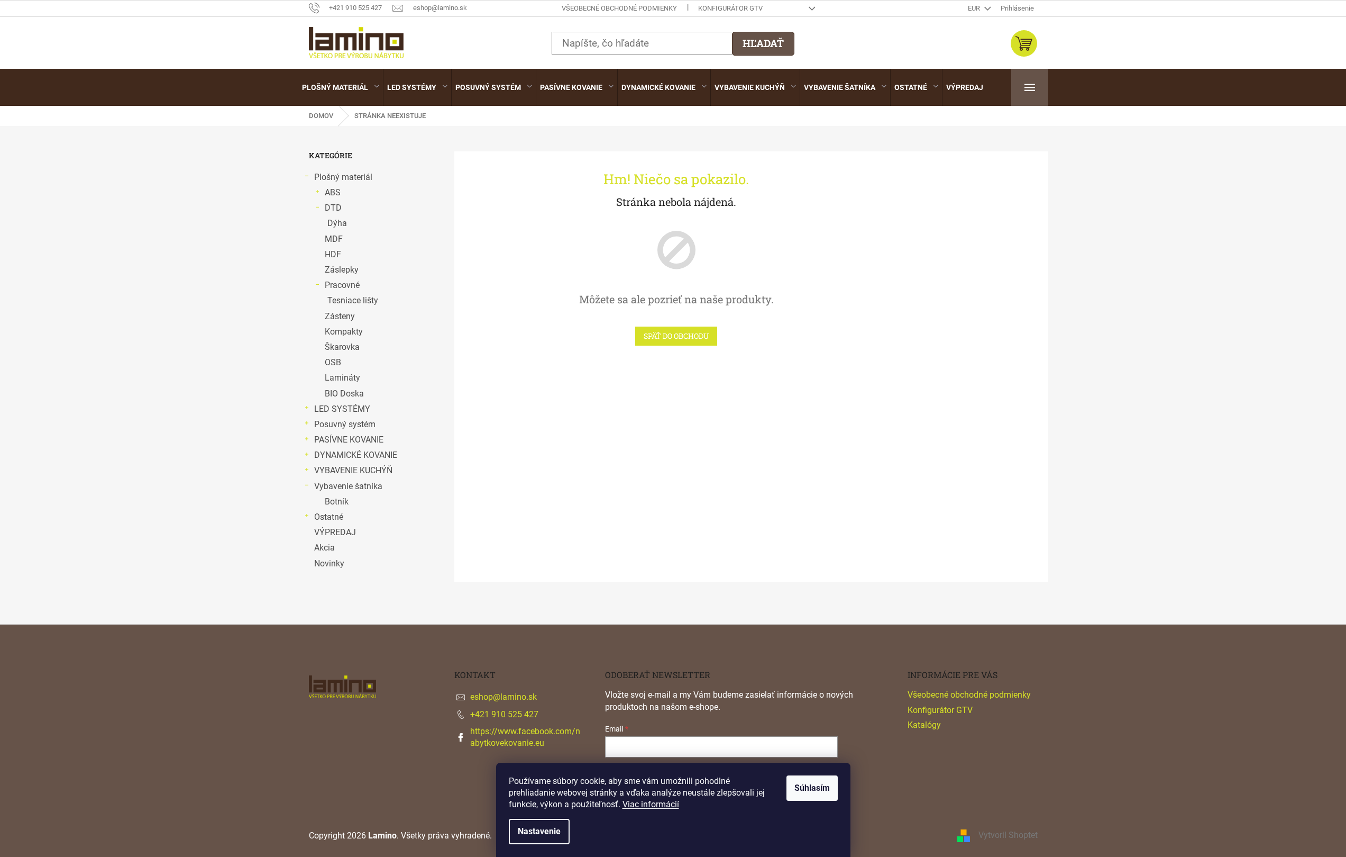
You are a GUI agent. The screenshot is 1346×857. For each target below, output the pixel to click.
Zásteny (340, 316)
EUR (975, 8)
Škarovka (342, 347)
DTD (333, 208)
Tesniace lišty (352, 300)
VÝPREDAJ (335, 532)
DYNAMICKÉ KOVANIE (355, 455)
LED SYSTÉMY (342, 409)
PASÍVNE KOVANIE (348, 440)
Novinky (329, 563)
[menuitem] (340, 87)
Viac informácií (650, 804)
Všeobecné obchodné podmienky (619, 8)
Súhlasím (812, 788)
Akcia (324, 548)
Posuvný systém (345, 424)
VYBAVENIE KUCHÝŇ (353, 470)
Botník (337, 502)
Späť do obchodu (676, 336)
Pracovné (342, 285)
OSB (333, 362)
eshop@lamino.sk (503, 697)
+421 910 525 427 (504, 714)
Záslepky (342, 270)
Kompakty (344, 332)
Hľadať (763, 43)
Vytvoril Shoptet (1008, 835)
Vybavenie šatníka (348, 486)
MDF (334, 239)
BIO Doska (344, 394)
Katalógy (924, 725)
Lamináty (342, 378)
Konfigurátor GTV (730, 8)
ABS (333, 192)
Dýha (337, 223)
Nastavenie (539, 831)
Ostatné (328, 517)
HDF (333, 254)
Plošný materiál (343, 177)
